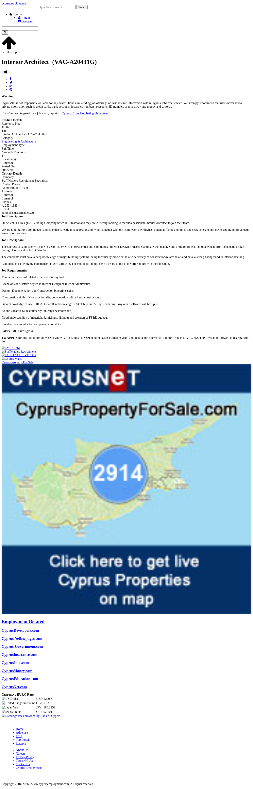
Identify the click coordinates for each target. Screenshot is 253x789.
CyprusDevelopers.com (20, 630)
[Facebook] (10, 79)
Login (26, 17)
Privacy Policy (25, 757)
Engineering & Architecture (19, 141)
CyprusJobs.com (15, 663)
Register (27, 21)
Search (82, 7)
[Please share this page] (5, 72)
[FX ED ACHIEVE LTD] (19, 355)
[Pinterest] (10, 89)
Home (20, 729)
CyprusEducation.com (20, 679)
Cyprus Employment (29, 767)
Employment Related (23, 621)
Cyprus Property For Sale (17, 362)
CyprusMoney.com (17, 671)
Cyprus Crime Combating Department (85, 113)
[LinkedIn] (10, 86)
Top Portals (23, 739)
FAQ (19, 736)
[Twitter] (10, 82)
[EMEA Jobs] (11, 348)
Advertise (22, 732)
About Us (22, 750)
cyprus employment (14, 3)
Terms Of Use (24, 760)
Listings (21, 743)
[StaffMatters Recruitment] (19, 351)
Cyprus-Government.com (22, 646)
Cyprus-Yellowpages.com (22, 638)
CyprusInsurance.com (19, 654)
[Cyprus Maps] (12, 358)
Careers (20, 753)
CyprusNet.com (14, 687)
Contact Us (23, 764)
